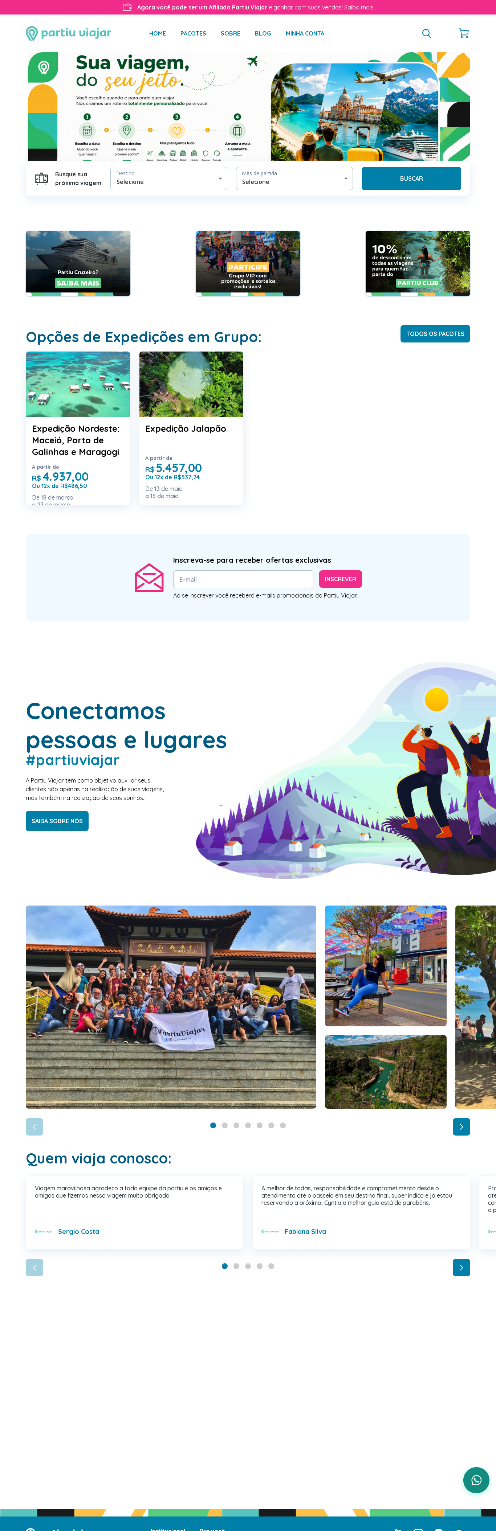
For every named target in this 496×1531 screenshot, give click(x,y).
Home (157, 33)
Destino (125, 173)
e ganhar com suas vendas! (256, 7)
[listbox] (168, 178)
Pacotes (193, 33)
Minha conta (305, 33)
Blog (263, 33)
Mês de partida (259, 173)
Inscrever (340, 579)
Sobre (230, 33)
